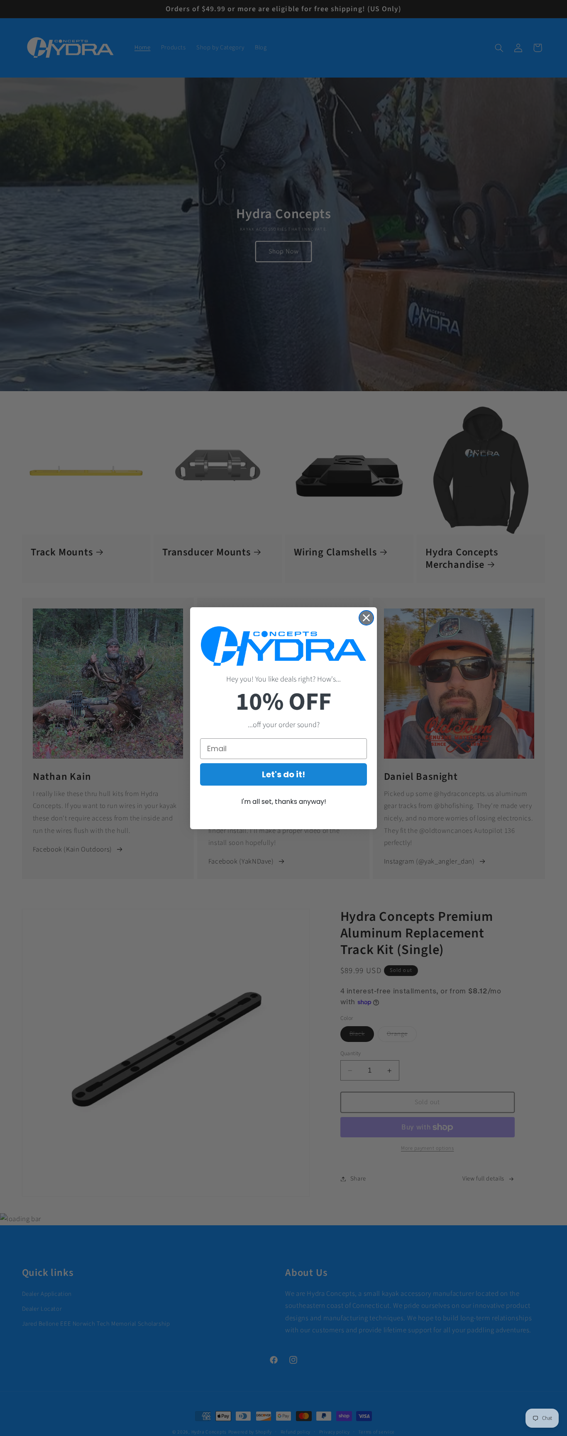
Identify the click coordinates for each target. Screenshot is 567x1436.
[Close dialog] (366, 618)
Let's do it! (283, 774)
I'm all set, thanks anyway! (283, 801)
